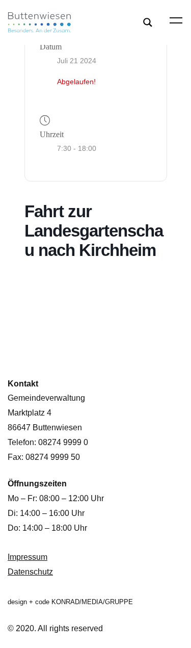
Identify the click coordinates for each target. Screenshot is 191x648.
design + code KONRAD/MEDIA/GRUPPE (70, 602)
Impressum (27, 557)
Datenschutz (30, 571)
